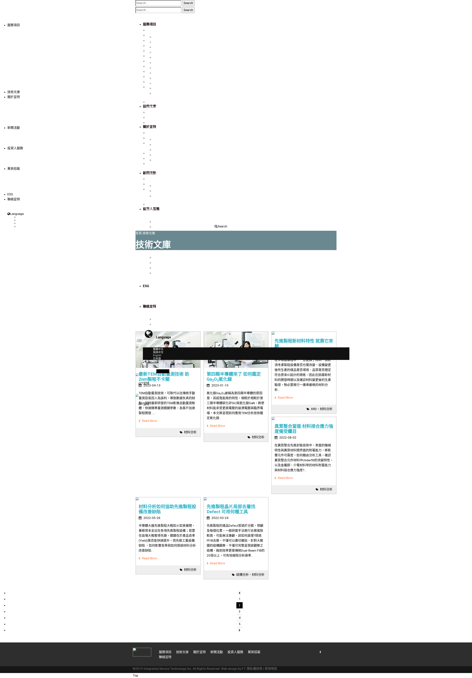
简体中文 (23, 220)
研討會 (150, 143)
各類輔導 (152, 71)
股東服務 (152, 163)
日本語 (21, 226)
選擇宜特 (152, 173)
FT (243, 668)
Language (17, 214)
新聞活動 (13, 128)
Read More (148, 421)
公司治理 (152, 158)
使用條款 (271, 668)
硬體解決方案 (154, 81)
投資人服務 (15, 148)
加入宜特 (152, 178)
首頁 (139, 233)
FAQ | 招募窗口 (155, 189)
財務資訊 (152, 153)
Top (135, 675)
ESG (10, 194)
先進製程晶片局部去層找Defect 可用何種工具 (231, 509)
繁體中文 (23, 217)
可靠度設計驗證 (156, 61)
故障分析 (152, 45)
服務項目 (13, 25)
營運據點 (152, 204)
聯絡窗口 (152, 209)
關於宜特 (13, 97)
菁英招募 (13, 168)
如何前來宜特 (154, 184)
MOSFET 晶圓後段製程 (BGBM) (164, 87)
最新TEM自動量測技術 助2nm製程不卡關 (164, 377)
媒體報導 (152, 138)
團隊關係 (152, 117)
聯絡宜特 (152, 122)
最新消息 (152, 132)
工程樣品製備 (154, 40)
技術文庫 (13, 92)
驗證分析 (152, 30)
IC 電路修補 (153, 35)
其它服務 (152, 76)
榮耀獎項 (152, 112)
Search (222, 226)
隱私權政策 (254, 668)
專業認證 (152, 107)
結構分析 (242, 574)
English (22, 223)
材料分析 (152, 56)
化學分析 (152, 66)
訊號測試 (152, 50)
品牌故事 (152, 102)
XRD (314, 409)
